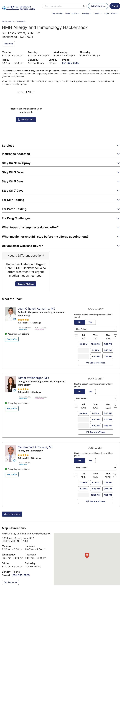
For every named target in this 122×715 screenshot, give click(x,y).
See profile (12, 339)
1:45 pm (108, 350)
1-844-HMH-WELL (111, 14)
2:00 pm (83, 344)
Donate (96, 14)
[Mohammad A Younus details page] (10, 453)
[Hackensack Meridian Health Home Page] (18, 6)
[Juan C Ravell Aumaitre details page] (10, 314)
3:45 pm (108, 489)
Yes (90, 322)
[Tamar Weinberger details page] (10, 384)
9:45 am (83, 413)
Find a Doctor (57, 14)
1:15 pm (95, 350)
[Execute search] (84, 6)
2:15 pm (95, 413)
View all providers (12, 514)
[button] (61, 146)
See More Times (97, 363)
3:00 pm (96, 419)
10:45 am (95, 344)
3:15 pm (108, 356)
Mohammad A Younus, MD (35, 447)
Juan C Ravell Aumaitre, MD (36, 308)
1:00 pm (108, 344)
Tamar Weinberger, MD (33, 378)
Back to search (8, 21)
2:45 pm (83, 489)
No (79, 322)
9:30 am (108, 413)
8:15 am (95, 482)
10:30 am (95, 495)
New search (20, 21)
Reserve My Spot (26, 284)
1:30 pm (83, 482)
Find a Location (71, 14)
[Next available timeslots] (115, 336)
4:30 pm (96, 425)
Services (85, 14)
